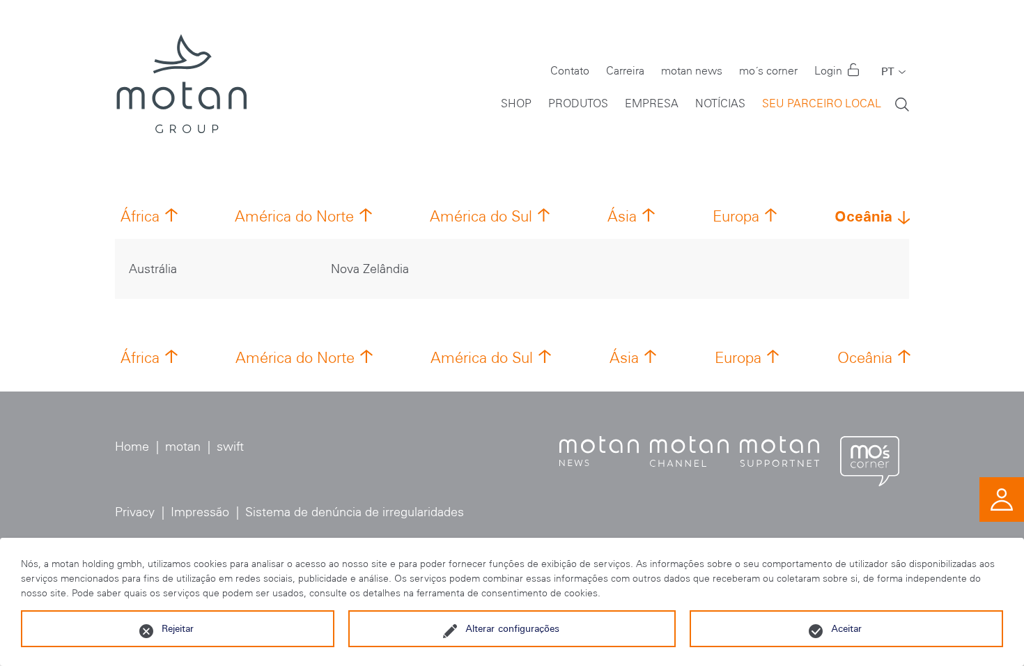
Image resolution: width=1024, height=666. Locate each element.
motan (183, 446)
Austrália (153, 269)
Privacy (135, 512)
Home (132, 446)
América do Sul (481, 216)
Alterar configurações (512, 628)
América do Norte (294, 216)
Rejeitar (178, 628)
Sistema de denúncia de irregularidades (354, 512)
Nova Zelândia (370, 269)
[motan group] (181, 83)
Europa (736, 216)
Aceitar (846, 628)
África (140, 216)
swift (230, 446)
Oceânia (863, 216)
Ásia (622, 216)
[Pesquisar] (902, 103)
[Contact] (1001, 498)
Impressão (200, 512)
